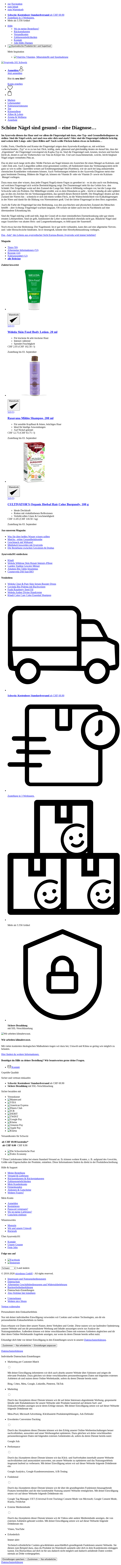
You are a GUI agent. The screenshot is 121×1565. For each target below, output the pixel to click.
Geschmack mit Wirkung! (20, 542)
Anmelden (13, 1203)
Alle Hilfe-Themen (23, 43)
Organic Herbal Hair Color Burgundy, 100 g (48, 504)
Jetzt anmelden (15, 73)
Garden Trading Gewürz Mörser (24, 566)
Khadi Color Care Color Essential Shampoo (29, 595)
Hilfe (10, 26)
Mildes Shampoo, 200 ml (30, 418)
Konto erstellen (15, 84)
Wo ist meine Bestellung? (26, 28)
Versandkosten (21, 34)
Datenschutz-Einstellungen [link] (21, 1290)
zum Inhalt (13, 6)
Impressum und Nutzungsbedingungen (27, 1279)
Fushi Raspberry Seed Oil (20, 589)
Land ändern (23, 1268)
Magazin (12, 1225)
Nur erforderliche (23, 1345)
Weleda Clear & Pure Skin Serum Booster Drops (32, 584)
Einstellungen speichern (13, 1559)
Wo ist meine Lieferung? (20, 1212)
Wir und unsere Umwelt (19, 1228)
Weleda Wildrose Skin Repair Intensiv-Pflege (30, 563)
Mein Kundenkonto (17, 1184)
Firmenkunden (15, 1187)
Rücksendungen (22, 31)
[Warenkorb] (64, 93)
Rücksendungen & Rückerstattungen (26, 1178)
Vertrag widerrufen (10, 1306)
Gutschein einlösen (17, 1214)
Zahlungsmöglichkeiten (25, 37)
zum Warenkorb (15, 9)
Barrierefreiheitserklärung (20, 1287)
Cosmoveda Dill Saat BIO (21, 571)
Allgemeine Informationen (23, 250)
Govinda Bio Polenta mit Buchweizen (26, 586)
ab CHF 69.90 (36, 15)
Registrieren (14, 1206)
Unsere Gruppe (15, 1244)
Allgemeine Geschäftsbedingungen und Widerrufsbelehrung (37, 1284)
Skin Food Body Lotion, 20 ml (32, 332)
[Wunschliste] (10, 89)
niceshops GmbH (24, 1273)
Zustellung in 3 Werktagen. (21, 17)
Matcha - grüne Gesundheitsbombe (25, 539)
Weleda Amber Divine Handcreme (25, 592)
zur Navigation (15, 4)
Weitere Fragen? (16, 1192)
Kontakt (18, 40)
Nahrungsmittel (18, 255)
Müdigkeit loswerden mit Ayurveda (25, 545)
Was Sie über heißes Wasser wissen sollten (29, 536)
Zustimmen (8, 1345)
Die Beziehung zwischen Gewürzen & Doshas (31, 548)
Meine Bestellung (16, 1173)
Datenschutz (14, 1281)
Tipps (13, 247)
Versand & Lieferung (18, 1175)
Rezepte (14, 253)
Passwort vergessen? (18, 1209)
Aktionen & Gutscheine (19, 1189)
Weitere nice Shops (17, 1301)
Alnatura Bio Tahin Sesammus (23, 568)
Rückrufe (12, 1231)
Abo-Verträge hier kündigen (21, 1293)
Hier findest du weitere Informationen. (20, 1054)
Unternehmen (14, 1298)
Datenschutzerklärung (95, 1340)
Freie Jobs (13, 1247)
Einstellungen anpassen (45, 1345)
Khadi (11, 560)
